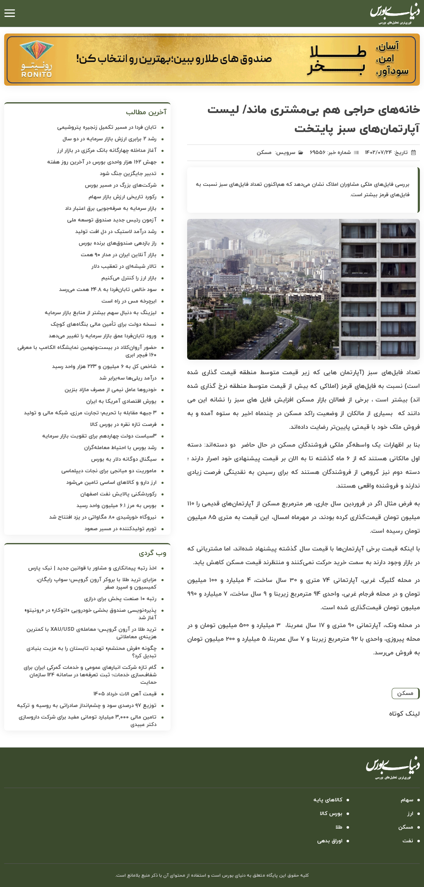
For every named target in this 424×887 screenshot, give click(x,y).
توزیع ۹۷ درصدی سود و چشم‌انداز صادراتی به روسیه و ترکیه (87, 705)
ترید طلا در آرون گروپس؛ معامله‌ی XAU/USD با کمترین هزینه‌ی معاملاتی (91, 633)
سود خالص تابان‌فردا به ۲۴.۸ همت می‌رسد (108, 289)
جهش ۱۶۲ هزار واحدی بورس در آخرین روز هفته (102, 162)
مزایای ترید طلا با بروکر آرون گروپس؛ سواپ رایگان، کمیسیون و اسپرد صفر (96, 583)
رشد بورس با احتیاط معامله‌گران (120, 448)
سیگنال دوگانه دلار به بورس (124, 459)
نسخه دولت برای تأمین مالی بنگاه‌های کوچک (104, 324)
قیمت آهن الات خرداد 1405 (125, 694)
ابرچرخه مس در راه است (129, 301)
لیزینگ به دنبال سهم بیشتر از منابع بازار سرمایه (101, 313)
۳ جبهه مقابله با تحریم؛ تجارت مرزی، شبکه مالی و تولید (90, 413)
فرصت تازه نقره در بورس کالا (123, 424)
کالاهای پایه (327, 800)
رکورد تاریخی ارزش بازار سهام (123, 197)
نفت (407, 841)
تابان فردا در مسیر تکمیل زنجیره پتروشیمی (107, 127)
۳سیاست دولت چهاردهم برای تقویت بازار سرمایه (99, 436)
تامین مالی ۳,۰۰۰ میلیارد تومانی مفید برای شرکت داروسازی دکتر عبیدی (88, 721)
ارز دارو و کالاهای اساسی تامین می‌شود (111, 482)
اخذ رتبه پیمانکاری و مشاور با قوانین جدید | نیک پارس (92, 568)
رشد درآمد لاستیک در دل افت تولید (116, 232)
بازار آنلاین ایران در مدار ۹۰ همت (119, 255)
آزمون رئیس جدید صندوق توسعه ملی (112, 220)
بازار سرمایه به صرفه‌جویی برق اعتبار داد (111, 208)
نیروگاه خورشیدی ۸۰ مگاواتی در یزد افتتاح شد (103, 517)
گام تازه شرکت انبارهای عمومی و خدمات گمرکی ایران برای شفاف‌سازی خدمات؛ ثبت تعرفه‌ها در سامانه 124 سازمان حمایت (90, 675)
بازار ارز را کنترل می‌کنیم (129, 278)
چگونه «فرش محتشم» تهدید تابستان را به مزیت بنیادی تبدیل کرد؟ (91, 652)
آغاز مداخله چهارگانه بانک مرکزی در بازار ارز (107, 150)
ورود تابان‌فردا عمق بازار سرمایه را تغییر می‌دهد (103, 336)
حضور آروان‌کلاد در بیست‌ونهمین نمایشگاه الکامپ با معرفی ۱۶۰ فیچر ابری (87, 351)
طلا (338, 827)
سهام (407, 800)
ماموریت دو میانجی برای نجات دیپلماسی (109, 471)
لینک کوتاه (404, 714)
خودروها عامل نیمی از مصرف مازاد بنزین (111, 390)
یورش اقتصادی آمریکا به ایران (121, 401)
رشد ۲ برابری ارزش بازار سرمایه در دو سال (110, 139)
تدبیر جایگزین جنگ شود (128, 174)
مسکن (264, 152)
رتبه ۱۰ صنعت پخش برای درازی (120, 599)
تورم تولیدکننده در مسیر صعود (120, 529)
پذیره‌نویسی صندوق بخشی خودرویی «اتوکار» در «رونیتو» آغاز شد (90, 614)
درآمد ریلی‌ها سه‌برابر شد (128, 378)
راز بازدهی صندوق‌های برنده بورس (118, 243)
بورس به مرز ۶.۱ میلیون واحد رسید (117, 506)
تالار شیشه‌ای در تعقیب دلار (124, 266)
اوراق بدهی (329, 841)
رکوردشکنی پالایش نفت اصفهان (118, 494)
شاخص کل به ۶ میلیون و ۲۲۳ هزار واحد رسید (104, 366)
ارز (410, 813)
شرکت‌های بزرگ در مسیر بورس (121, 185)
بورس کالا (331, 813)
